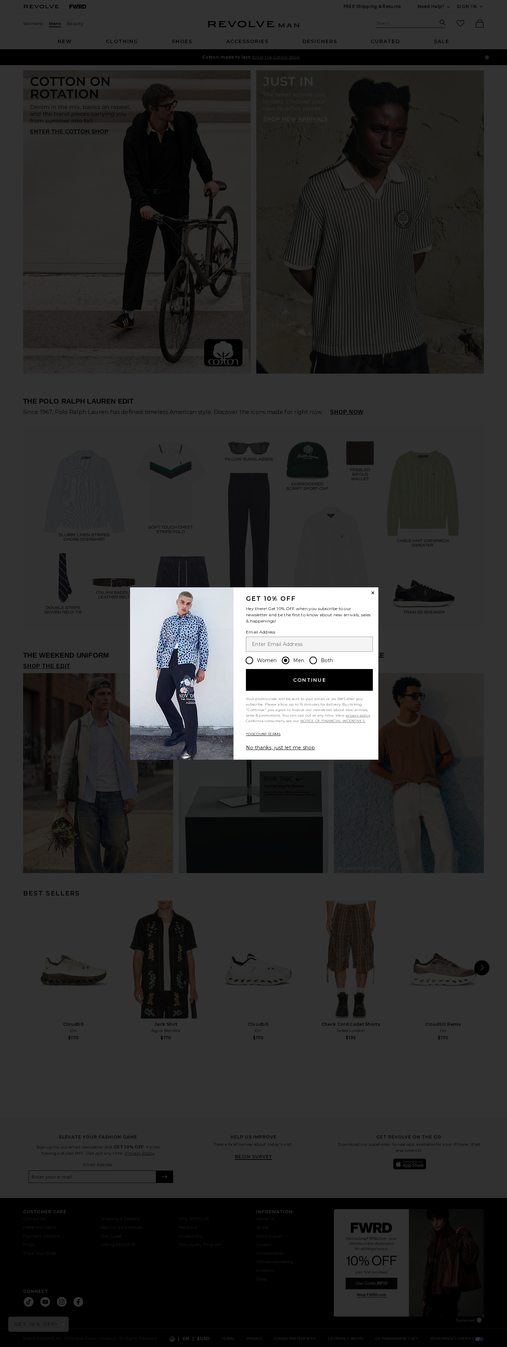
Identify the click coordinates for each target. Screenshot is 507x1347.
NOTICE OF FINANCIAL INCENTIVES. (332, 721)
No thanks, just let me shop (280, 748)
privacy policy (358, 715)
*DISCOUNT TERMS (263, 734)
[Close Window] (372, 592)
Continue (309, 680)
